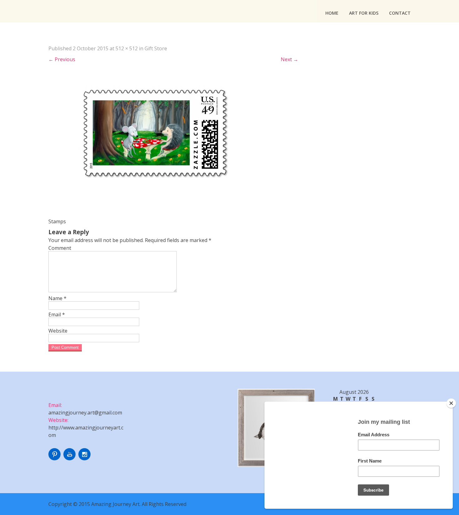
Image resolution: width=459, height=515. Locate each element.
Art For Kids (363, 13)
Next (289, 59)
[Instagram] (85, 458)
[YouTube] (70, 458)
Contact (400, 13)
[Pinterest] (55, 458)
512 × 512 (127, 48)
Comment (59, 248)
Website (57, 331)
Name (57, 298)
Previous (61, 59)
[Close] (451, 403)
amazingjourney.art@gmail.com (85, 412)
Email (56, 314)
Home (331, 13)
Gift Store (156, 48)
